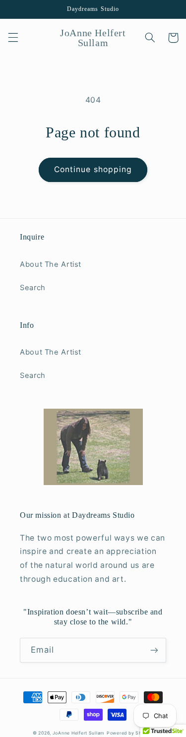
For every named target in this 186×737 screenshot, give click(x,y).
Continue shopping (93, 169)
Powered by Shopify (130, 733)
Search (33, 287)
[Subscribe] (154, 650)
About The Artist (50, 264)
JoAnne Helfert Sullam (79, 733)
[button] (12, 37)
